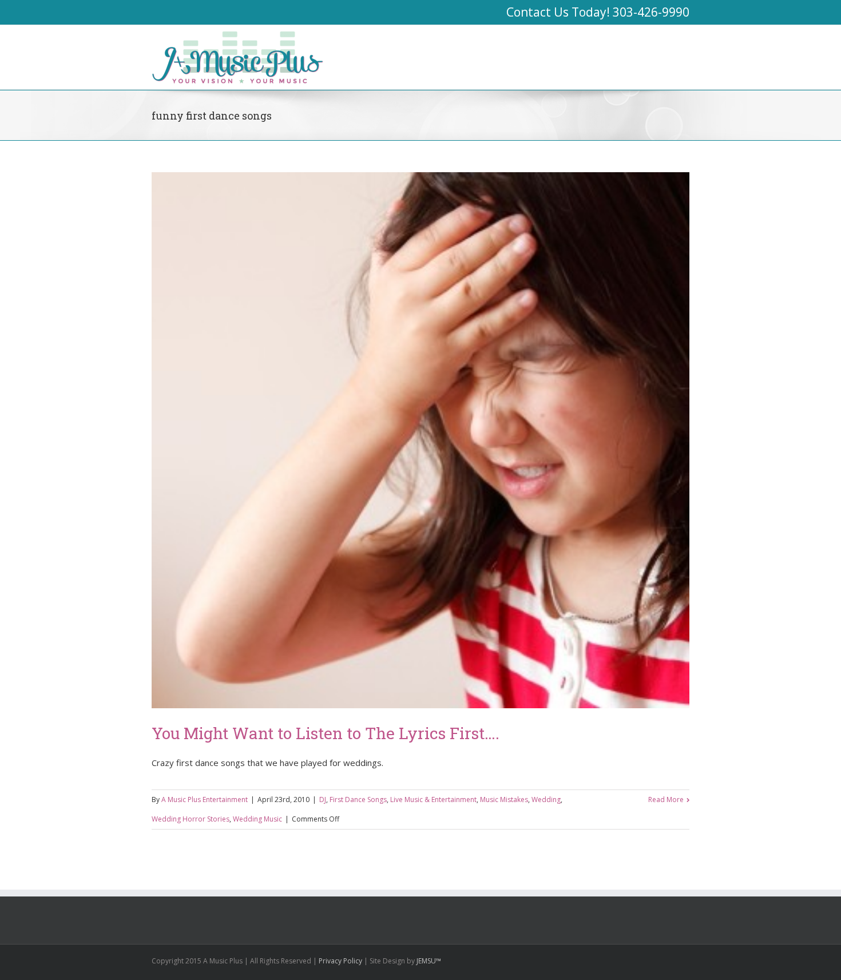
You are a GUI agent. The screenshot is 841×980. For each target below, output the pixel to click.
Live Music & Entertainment (433, 799)
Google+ (604, 960)
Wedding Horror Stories (190, 819)
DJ (322, 799)
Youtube (627, 962)
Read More (666, 799)
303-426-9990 (651, 12)
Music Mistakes (504, 799)
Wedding (546, 799)
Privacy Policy (340, 961)
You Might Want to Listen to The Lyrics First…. (325, 733)
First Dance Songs (358, 799)
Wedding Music (257, 819)
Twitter (669, 959)
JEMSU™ (428, 961)
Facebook (686, 960)
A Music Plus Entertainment (204, 799)
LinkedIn (650, 958)
